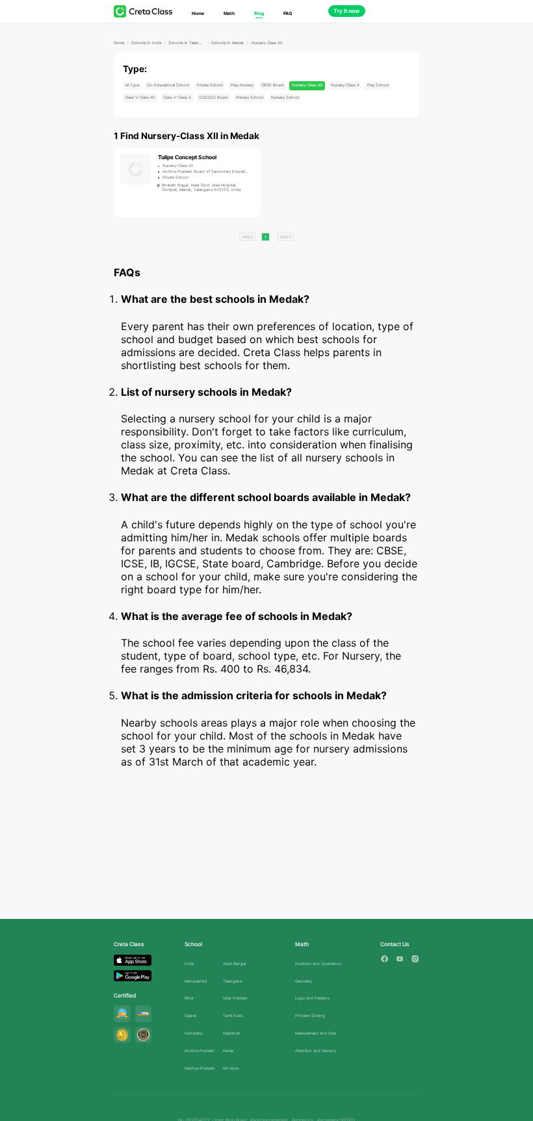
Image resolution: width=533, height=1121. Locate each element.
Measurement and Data (315, 1033)
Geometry (303, 981)
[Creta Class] (143, 11)
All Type (132, 85)
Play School (378, 85)
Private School (210, 85)
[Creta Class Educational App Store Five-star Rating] (122, 1013)
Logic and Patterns (312, 998)
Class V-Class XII (140, 97)
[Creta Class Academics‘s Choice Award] (143, 1035)
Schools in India (146, 42)
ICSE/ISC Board (213, 97)
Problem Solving (310, 1015)
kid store (231, 1068)
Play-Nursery (242, 85)
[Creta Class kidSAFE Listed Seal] (143, 1013)
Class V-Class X (177, 97)
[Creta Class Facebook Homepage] (384, 959)
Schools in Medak (227, 42)
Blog (259, 13)
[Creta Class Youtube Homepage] (400, 959)
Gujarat (190, 1015)
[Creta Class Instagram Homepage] (415, 959)
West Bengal (234, 963)
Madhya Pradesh (200, 1068)
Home (198, 13)
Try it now (346, 11)
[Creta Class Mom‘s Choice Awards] (122, 1035)
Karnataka (193, 1033)
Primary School (249, 97)
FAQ (287, 13)
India (189, 963)
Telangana (232, 981)
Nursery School (285, 97)
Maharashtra (196, 981)
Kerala (228, 1050)
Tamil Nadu (233, 1015)
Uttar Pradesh (235, 998)
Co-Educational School (168, 85)
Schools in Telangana (186, 42)
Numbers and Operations (318, 963)
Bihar (189, 998)
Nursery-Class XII (267, 42)
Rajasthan (231, 1033)
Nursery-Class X (345, 85)
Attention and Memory (315, 1050)
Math (229, 13)
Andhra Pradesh (199, 1050)
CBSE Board (272, 85)
